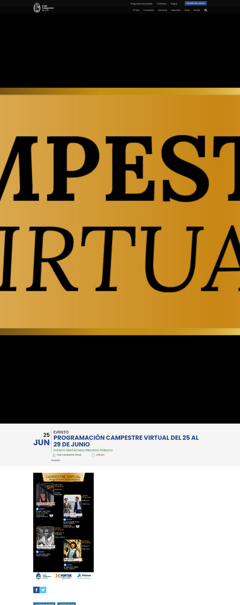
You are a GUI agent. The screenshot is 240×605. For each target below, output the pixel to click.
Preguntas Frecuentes (141, 3)
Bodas (197, 10)
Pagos (174, 3)
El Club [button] (136, 10)
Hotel (187, 10)
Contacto (161, 3)
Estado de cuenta (196, 3)
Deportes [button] (175, 10)
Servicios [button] (162, 10)
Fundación (149, 10)
